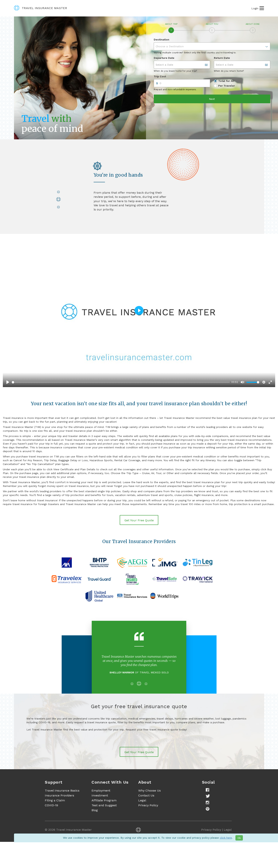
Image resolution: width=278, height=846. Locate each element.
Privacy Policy (148, 801)
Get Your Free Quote (139, 520)
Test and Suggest (104, 801)
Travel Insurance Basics (62, 786)
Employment (101, 786)
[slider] (121, 382)
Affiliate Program (104, 796)
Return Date (222, 57)
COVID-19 (51, 801)
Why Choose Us (149, 786)
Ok (239, 837)
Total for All (226, 80)
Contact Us (146, 791)
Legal (142, 796)
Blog (95, 806)
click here (226, 837)
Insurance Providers (59, 791)
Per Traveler (226, 85)
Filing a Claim (55, 796)
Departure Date (164, 57)
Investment (100, 791)
